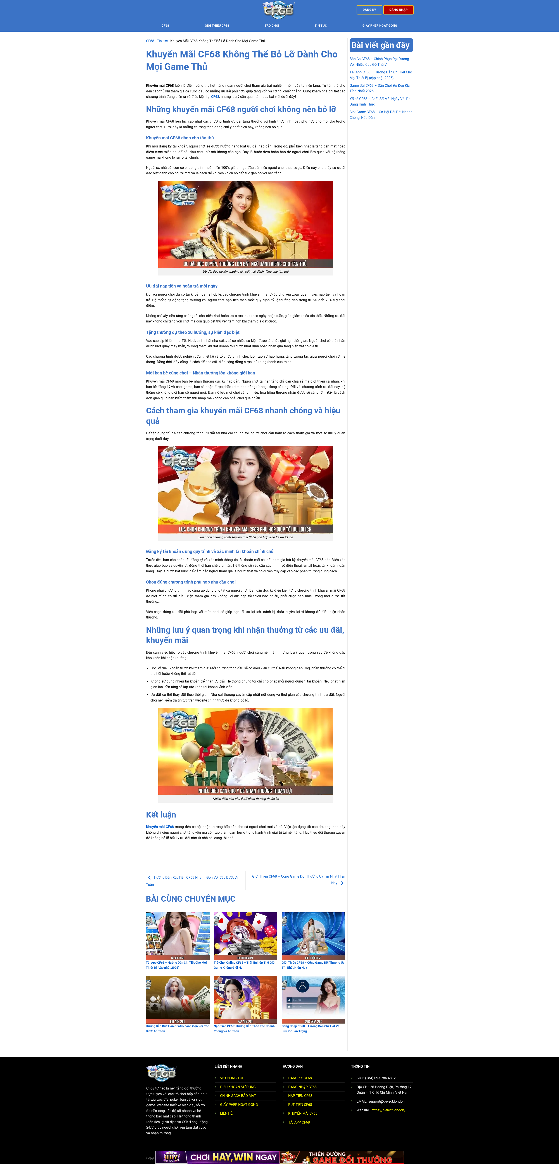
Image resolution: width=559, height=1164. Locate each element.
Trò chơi (272, 26)
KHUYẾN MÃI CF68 (302, 1113)
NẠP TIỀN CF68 (300, 1096)
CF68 (165, 26)
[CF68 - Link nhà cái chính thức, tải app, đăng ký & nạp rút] (279, 10)
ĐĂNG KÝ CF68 (300, 1078)
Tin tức (321, 26)
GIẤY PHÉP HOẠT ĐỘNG (239, 1105)
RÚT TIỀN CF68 (300, 1105)
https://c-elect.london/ (388, 1110)
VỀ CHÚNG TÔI (231, 1078)
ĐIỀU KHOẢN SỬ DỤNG (238, 1087)
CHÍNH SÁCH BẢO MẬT (238, 1096)
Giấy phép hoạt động (379, 26)
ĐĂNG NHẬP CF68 (302, 1087)
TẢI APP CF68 (299, 1122)
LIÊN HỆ (226, 1113)
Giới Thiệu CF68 (217, 26)
